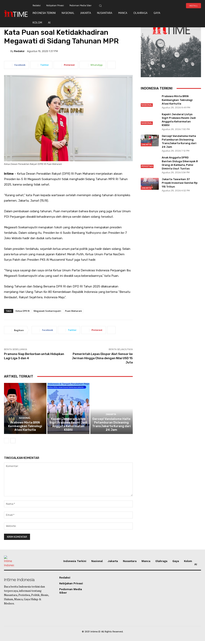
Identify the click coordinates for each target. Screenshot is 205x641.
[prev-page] (6, 440)
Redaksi (19, 51)
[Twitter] (195, 14)
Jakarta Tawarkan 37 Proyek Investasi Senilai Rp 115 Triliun (179, 183)
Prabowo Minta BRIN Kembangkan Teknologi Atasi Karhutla (25, 426)
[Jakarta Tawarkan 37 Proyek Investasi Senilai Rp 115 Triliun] (150, 184)
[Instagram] (188, 14)
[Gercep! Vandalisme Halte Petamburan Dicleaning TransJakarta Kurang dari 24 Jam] (111, 408)
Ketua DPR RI (23, 310)
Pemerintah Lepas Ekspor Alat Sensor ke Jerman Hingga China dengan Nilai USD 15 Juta (102, 358)
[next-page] (12, 440)
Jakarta (111, 414)
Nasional (24, 418)
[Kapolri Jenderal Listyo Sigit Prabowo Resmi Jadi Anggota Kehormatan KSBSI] (68, 408)
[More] (111, 65)
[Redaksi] (7, 51)
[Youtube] (182, 14)
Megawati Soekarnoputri (47, 310)
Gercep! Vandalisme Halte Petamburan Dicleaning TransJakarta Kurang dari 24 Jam (111, 424)
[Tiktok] (176, 14)
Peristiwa (147, 166)
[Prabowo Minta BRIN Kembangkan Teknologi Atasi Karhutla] (25, 408)
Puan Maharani (73, 310)
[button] (100, 5)
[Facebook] (176, 21)
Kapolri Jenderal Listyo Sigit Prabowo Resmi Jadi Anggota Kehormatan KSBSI (68, 424)
